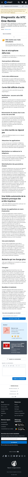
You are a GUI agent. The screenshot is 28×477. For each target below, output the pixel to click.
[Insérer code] (8, 366)
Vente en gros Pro (19, 411)
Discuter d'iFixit (4, 409)
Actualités (17, 406)
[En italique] (6, 366)
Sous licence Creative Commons (14, 472)
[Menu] (2, 2)
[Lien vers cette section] (1, 51)
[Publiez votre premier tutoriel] (15, 336)
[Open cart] (22, 2)
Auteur (5, 325)
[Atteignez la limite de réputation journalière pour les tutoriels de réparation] (12, 336)
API (2, 415)
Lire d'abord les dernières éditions (10, 445)
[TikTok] (3, 456)
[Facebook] (6, 456)
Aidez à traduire (13, 451)
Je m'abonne (14, 442)
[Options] (2, 6)
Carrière (3, 411)
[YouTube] (14, 456)
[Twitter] (9, 456)
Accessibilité (4, 422)
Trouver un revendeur (20, 413)
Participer (17, 409)
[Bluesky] (19, 456)
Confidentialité (4, 424)
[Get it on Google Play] (20, 429)
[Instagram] (11, 456)
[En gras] (4, 366)
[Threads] (22, 456)
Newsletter (3, 413)
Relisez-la (13, 12)
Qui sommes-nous (5, 404)
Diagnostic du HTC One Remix (11, 6)
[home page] (8, 2)
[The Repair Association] (25, 456)
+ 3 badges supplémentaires (16, 338)
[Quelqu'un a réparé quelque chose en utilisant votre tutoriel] (18, 336)
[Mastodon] (17, 456)
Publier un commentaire (19, 378)
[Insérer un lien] (11, 366)
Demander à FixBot (13, 318)
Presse (16, 404)
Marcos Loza (8, 29)
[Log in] (25, 2)
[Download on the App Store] (20, 424)
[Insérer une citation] (13, 366)
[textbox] (14, 372)
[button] (18, 2)
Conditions (3, 426)
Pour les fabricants (19, 415)
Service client (4, 406)
